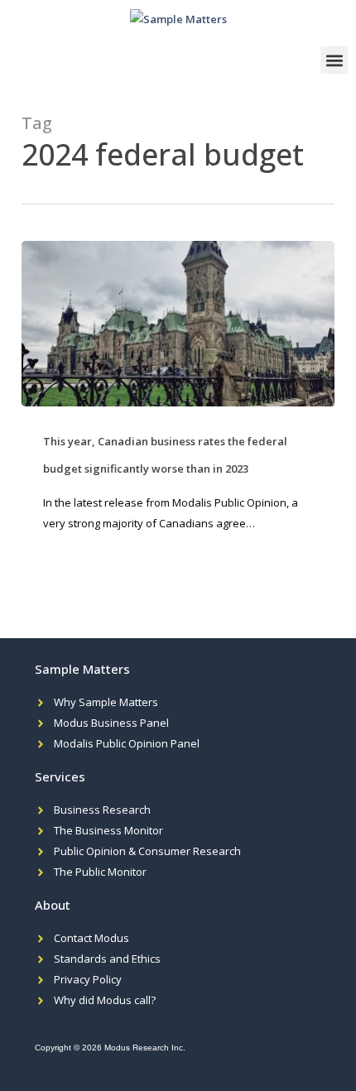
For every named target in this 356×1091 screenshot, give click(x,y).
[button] (334, 60)
